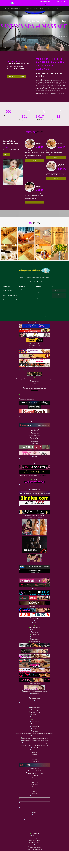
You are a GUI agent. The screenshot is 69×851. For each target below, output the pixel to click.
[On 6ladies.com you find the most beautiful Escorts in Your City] (34, 497)
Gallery (41, 8)
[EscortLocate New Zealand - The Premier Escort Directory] (34, 587)
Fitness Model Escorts (34, 579)
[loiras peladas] (34, 634)
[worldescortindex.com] (34, 489)
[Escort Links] (34, 453)
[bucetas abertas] (34, 641)
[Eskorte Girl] (34, 719)
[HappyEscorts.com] (34, 493)
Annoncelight (34, 784)
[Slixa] (34, 566)
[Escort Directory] (34, 351)
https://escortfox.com (34, 766)
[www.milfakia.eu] (34, 809)
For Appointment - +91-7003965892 (16, 76)
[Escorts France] (34, 733)
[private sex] (34, 813)
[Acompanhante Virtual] (34, 629)
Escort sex (34, 791)
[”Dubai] (35, 383)
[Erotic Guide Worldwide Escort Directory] (34, 365)
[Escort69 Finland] (34, 721)
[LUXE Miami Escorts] (34, 471)
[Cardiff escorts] (34, 752)
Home (37, 289)
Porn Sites (34, 764)
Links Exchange (55, 8)
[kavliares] (34, 804)
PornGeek (34, 757)
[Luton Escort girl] (34, 402)
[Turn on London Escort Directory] (34, 407)
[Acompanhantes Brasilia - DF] (34, 775)
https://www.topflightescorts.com (34, 322)
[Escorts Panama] (34, 731)
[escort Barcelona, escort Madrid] (34, 595)
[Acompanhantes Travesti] (34, 682)
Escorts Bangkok (34, 842)
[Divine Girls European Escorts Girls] (34, 515)
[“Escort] (34, 830)
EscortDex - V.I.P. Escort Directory (34, 449)
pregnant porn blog (34, 429)
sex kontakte (34, 798)
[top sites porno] (34, 736)
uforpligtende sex (34, 780)
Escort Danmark (34, 789)
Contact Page (34, 35)
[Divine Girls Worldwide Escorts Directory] (34, 647)
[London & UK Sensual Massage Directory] (34, 608)
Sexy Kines (34, 563)
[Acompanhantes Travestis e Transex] (34, 778)
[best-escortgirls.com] (34, 343)
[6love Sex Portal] (34, 717)
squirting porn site (34, 432)
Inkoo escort (34, 414)
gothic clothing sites (34, 437)
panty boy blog (34, 443)
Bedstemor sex (34, 787)
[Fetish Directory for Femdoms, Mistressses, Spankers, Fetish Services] (35, 773)
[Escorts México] (34, 728)
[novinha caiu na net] (34, 632)
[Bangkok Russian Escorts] (35, 685)
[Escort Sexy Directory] (34, 663)
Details (34, 160)
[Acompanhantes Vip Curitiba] (34, 672)
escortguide (34, 796)
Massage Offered (28, 8)
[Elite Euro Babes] (34, 754)
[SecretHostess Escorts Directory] (34, 502)
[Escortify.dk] (34, 605)
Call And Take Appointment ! (44, 4)
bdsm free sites (34, 438)
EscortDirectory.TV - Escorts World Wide (34, 370)
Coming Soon (63, 4)
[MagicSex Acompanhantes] (34, 677)
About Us (6, 154)
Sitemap (37, 307)
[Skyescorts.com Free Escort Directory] (34, 512)
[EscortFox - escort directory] (34, 425)
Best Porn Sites (34, 761)
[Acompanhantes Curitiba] (34, 658)
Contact (47, 8)
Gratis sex (34, 782)
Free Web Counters (34, 392)
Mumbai (40, 340)
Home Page (6, 8)
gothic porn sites (34, 430)
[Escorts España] (34, 724)
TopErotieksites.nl (34, 385)
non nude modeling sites (34, 435)
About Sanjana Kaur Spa (16, 8)
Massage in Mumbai (35, 572)
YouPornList (34, 759)
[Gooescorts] (34, 467)
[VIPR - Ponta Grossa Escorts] (34, 703)
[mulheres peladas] (34, 639)
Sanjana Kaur (22, 277)
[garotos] (34, 625)
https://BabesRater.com (34, 345)
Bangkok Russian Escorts (34, 847)
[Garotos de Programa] (34, 612)
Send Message (55, 299)
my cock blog (34, 440)
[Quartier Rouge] (34, 714)
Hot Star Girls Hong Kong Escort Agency (43, 738)
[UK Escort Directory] (34, 620)
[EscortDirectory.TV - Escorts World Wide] (34, 373)
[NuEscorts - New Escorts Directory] (34, 456)
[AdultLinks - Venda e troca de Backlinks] (34, 617)
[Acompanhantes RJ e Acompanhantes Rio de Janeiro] (34, 667)
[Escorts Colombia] (34, 726)
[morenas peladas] (34, 636)
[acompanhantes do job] (34, 644)
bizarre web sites (34, 441)
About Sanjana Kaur (40, 292)
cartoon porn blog (34, 433)
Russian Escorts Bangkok (34, 845)
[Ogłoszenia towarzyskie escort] (34, 600)
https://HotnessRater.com (34, 347)
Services (36, 8)
